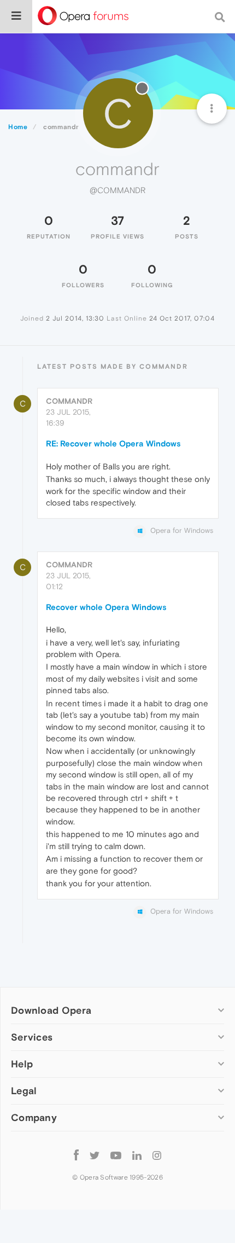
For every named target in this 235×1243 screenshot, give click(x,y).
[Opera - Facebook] (76, 1154)
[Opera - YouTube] (116, 1154)
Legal (24, 1090)
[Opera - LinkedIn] (137, 1154)
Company (34, 1117)
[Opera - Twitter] (94, 1154)
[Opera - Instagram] (157, 1154)
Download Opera (51, 1010)
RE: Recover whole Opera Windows (113, 443)
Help (22, 1064)
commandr (69, 401)
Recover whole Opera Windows (106, 607)
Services (31, 1037)
